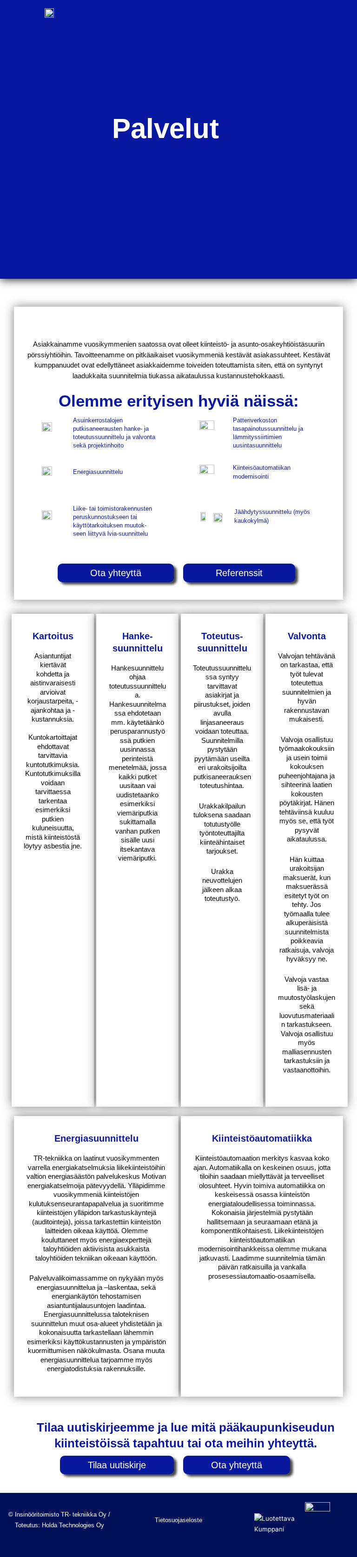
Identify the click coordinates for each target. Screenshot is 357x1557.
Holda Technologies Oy (73, 1525)
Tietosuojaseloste (178, 1520)
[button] (339, 24)
